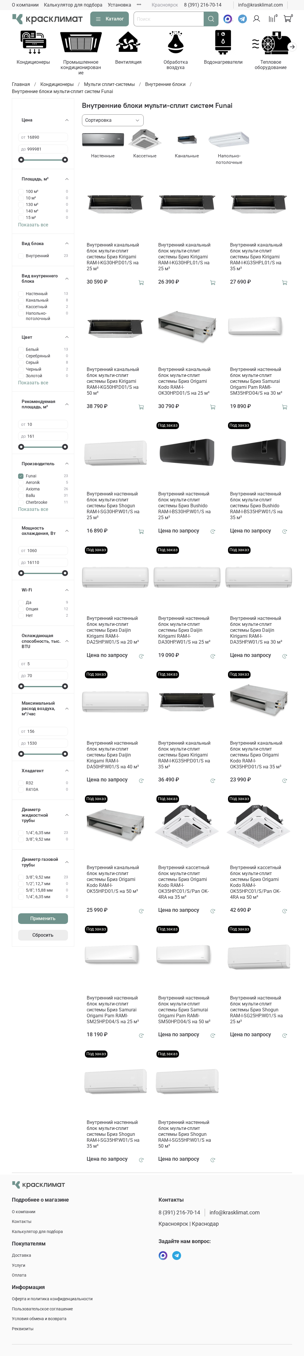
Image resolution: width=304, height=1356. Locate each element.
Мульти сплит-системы (109, 84)
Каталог (115, 19)
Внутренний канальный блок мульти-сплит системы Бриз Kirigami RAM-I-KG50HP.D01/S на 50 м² (113, 381)
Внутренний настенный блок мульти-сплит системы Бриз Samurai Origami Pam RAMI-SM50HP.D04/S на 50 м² (184, 1009)
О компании (25, 5)
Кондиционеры (33, 62)
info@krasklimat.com (260, 5)
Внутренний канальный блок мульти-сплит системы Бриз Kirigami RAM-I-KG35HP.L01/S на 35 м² (256, 256)
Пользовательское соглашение (42, 1309)
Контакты (21, 1221)
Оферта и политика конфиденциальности (52, 1298)
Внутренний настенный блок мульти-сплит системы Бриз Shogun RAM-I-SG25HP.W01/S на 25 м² (256, 1009)
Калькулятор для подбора (73, 5)
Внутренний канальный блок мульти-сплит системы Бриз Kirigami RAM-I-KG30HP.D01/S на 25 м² (113, 256)
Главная (21, 84)
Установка (119, 5)
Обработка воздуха (176, 64)
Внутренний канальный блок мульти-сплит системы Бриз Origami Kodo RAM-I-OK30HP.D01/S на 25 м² (184, 381)
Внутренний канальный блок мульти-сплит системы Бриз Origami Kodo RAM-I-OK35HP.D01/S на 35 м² (256, 755)
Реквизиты (23, 1328)
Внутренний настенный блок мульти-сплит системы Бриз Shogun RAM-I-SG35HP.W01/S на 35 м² (113, 1134)
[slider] (21, 159)
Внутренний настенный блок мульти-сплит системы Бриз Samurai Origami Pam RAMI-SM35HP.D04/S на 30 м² (256, 381)
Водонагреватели (223, 62)
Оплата (19, 1275)
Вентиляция (128, 62)
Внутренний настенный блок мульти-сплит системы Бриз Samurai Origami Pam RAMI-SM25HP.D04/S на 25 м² (113, 1009)
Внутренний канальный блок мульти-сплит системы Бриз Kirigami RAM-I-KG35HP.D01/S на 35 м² (184, 755)
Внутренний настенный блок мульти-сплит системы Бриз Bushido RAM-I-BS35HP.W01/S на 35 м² (256, 505)
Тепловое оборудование (270, 64)
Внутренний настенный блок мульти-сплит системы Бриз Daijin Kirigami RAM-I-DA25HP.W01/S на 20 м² (113, 630)
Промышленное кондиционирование (81, 67)
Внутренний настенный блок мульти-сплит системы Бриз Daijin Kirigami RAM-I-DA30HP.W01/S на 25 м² (184, 630)
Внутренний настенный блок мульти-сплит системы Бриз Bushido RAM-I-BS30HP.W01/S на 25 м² (184, 505)
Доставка (21, 1255)
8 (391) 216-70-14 (202, 5)
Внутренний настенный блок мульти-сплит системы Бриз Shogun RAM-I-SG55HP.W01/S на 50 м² (184, 1134)
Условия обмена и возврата (39, 1318)
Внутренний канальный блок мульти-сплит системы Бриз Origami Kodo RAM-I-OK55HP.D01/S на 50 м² (113, 879)
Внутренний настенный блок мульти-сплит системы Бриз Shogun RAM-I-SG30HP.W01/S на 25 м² (113, 505)
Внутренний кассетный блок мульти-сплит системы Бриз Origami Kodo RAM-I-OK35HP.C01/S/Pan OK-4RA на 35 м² (183, 882)
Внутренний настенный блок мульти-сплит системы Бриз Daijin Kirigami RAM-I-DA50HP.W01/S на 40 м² (113, 755)
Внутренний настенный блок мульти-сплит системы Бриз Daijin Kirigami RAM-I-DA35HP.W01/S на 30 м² (256, 630)
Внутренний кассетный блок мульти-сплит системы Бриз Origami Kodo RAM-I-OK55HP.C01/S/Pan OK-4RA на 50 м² (255, 882)
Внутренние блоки (165, 84)
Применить (43, 918)
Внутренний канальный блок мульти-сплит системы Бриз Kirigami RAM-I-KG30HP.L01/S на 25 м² (184, 256)
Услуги (18, 1265)
